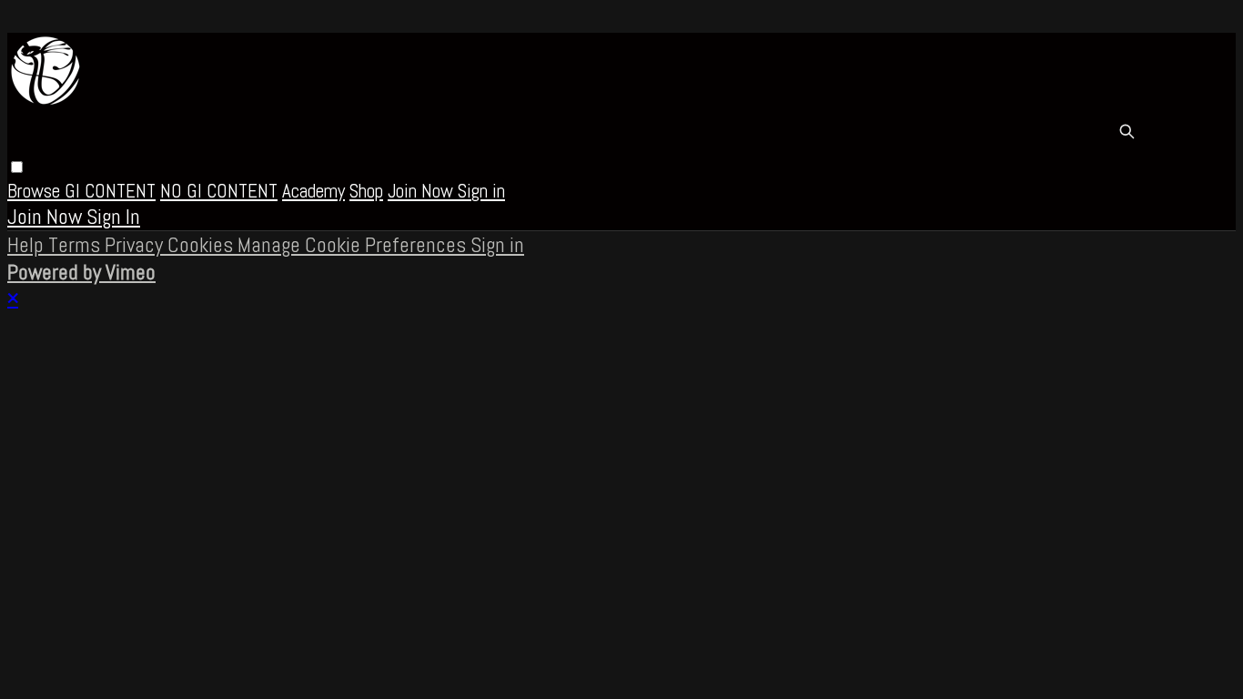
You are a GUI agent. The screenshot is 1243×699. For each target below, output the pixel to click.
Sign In (113, 216)
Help (27, 244)
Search (1126, 131)
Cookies (202, 244)
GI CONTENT (110, 190)
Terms (76, 244)
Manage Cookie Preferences (353, 244)
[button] (17, 167)
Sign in (481, 190)
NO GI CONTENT (219, 190)
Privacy (136, 244)
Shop (366, 190)
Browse (36, 190)
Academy (313, 190)
